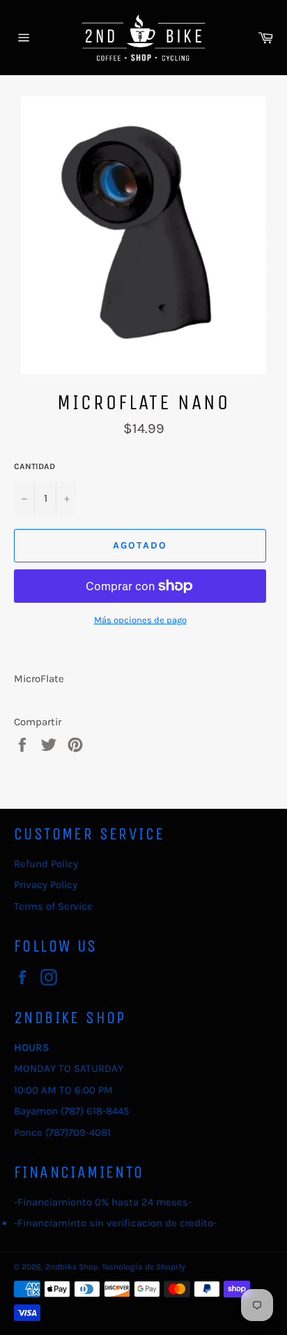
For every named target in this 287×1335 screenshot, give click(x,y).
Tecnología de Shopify (143, 1267)
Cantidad (34, 466)
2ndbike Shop (71, 1267)
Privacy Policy (45, 884)
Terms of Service (53, 906)
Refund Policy (46, 864)
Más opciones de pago (140, 620)
